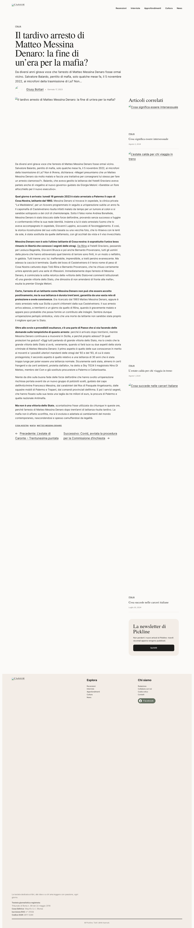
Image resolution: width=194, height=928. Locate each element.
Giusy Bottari (35, 89)
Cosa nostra (22, 426)
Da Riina (82, 245)
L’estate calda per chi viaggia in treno (150, 370)
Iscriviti (153, 648)
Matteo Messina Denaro (49, 426)
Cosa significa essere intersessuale (148, 138)
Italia (18, 26)
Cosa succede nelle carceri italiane (149, 602)
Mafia (33, 426)
